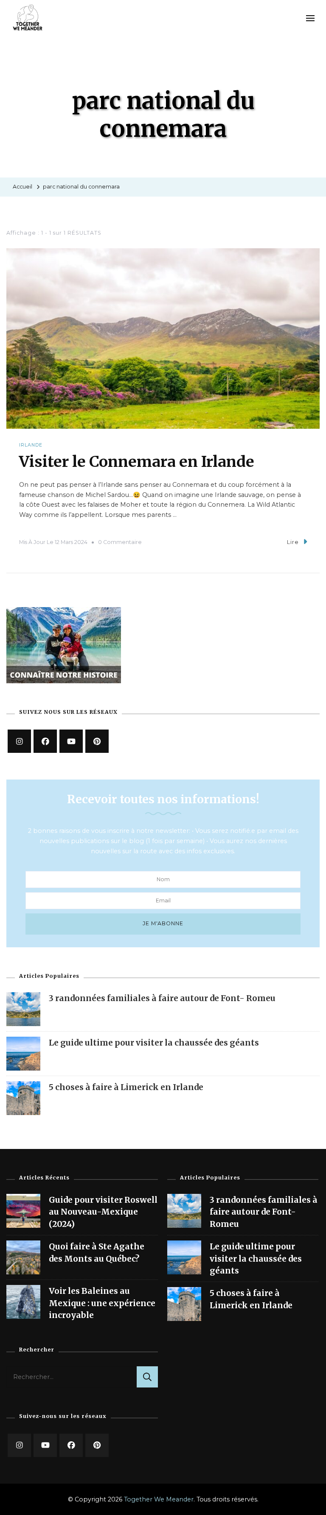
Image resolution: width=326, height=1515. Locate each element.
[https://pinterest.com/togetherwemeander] (97, 1445)
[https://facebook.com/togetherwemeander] (45, 741)
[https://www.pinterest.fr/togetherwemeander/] (97, 741)
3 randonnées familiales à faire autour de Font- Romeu (162, 998)
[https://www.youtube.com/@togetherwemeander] (71, 741)
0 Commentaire (120, 542)
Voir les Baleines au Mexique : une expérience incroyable (102, 1303)
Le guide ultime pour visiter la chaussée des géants (154, 1043)
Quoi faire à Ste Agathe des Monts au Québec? (96, 1252)
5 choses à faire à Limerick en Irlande (126, 1087)
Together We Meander (159, 1499)
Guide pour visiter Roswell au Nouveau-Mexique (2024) (103, 1212)
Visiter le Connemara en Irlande (136, 461)
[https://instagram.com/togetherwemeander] (19, 741)
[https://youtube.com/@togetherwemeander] (45, 1445)
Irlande (30, 445)
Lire (293, 542)
